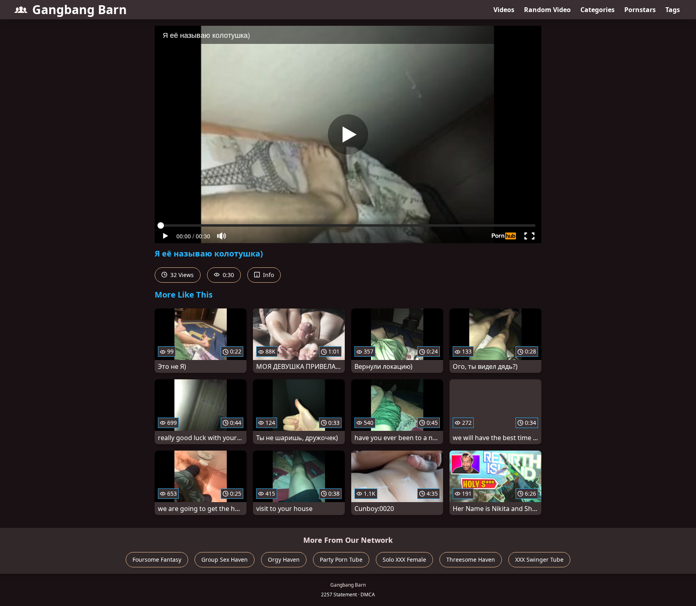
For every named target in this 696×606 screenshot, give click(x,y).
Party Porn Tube (341, 559)
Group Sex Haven (224, 559)
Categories (597, 9)
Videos (503, 9)
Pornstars (640, 9)
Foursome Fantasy (157, 559)
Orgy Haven (284, 559)
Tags (672, 9)
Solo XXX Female (404, 559)
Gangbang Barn (79, 9)
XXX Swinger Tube (539, 559)
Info (267, 275)
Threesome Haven (470, 559)
